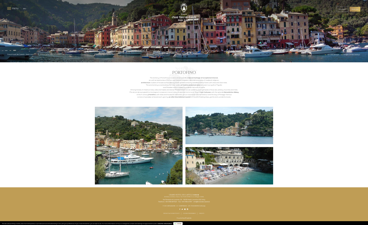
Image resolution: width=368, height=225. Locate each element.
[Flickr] (185, 209)
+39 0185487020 (332, 55)
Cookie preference (189, 213)
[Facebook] (179, 209)
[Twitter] (182, 209)
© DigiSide (188, 218)
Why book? (342, 9)
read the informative (164, 223)
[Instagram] (187, 209)
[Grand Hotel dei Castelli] (184, 12)
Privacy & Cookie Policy (171, 213)
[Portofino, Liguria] (139, 145)
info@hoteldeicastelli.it (351, 55)
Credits (201, 213)
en (24, 8)
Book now (355, 9)
